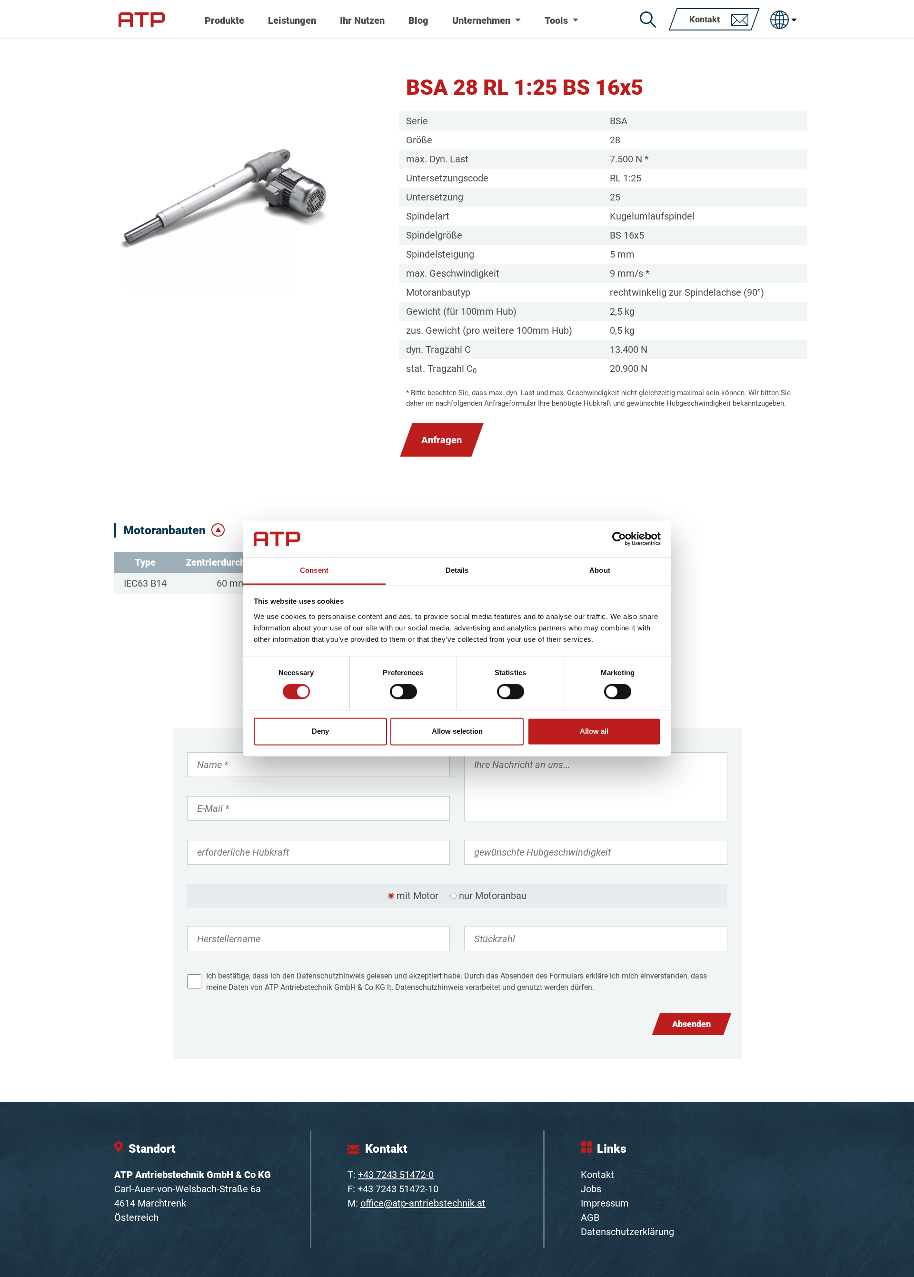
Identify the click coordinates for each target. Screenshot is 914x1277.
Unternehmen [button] (482, 20)
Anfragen (441, 440)
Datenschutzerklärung (627, 1231)
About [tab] (599, 570)
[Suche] (648, 19)
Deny (320, 731)
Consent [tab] (314, 570)
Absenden (691, 1024)
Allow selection (457, 731)
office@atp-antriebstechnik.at (423, 1203)
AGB (590, 1217)
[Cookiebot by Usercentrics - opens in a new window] (619, 539)
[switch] (403, 691)
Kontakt (597, 1174)
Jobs (591, 1189)
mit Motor (417, 895)
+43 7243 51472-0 (396, 1174)
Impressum (605, 1203)
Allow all (594, 731)
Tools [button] (557, 20)
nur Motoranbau (493, 895)
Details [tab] (457, 570)
